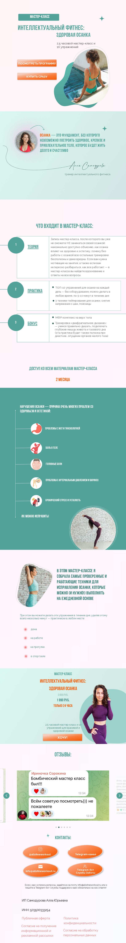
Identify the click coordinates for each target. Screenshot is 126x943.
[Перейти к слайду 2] (58, 827)
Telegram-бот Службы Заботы (85, 871)
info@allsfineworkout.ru (40, 871)
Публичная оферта (36, 918)
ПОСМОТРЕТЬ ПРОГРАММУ (37, 63)
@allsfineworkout (40, 854)
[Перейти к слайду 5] (67, 827)
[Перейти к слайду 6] (70, 827)
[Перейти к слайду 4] (64, 827)
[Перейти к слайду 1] (56, 827)
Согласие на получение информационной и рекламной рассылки (38, 930)
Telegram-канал (85, 854)
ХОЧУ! (63, 737)
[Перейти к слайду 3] (61, 827)
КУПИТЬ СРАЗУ (36, 76)
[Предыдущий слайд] (6, 795)
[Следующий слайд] (119, 795)
